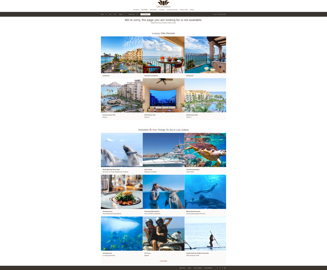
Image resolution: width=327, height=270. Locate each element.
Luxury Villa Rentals (163, 33)
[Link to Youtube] (225, 268)
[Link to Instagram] (222, 268)
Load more (163, 261)
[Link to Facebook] (219, 268)
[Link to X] (217, 268)
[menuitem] (136, 10)
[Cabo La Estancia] (163, 4)
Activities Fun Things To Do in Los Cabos (163, 129)
